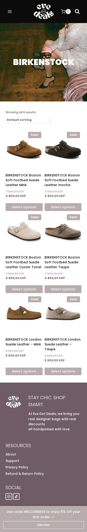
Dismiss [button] (43, 525)
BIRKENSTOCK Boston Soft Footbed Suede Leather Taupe (62, 262)
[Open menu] (10, 11)
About (11, 454)
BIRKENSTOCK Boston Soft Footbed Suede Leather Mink (23, 180)
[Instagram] (9, 496)
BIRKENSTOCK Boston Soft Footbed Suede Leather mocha (62, 180)
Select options (24, 207)
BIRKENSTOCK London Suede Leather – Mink (24, 342)
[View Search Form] (77, 11)
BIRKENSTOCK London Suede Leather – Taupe (63, 344)
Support (12, 460)
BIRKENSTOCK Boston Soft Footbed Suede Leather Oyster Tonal (23, 262)
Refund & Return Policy (25, 473)
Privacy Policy (17, 467)
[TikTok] (16, 496)
